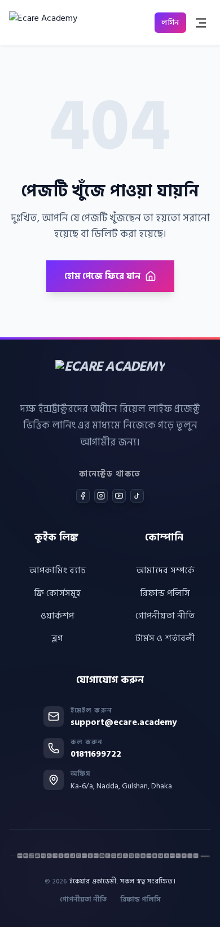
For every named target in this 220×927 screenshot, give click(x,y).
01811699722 (96, 753)
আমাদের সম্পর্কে (165, 570)
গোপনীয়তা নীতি (165, 616)
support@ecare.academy (124, 722)
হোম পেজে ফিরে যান (102, 276)
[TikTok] (137, 496)
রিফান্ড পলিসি (165, 593)
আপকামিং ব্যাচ (57, 570)
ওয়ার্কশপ (57, 616)
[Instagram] (101, 496)
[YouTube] (119, 496)
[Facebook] (83, 496)
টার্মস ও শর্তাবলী (165, 638)
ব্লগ (57, 638)
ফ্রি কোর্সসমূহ (57, 593)
